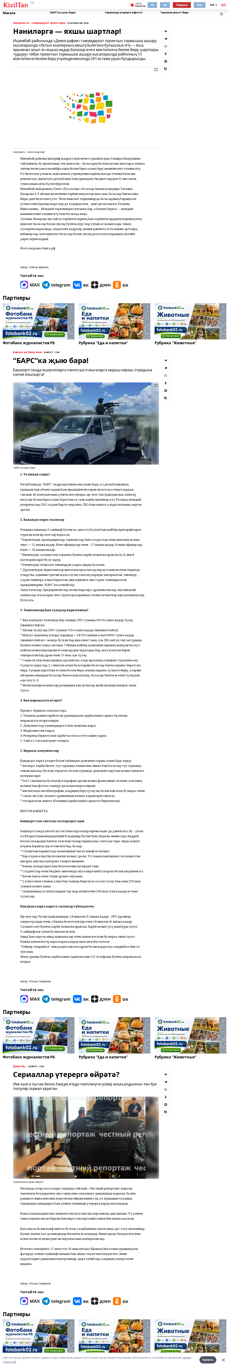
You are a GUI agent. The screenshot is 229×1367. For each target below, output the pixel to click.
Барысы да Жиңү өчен (27, 352)
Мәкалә (9, 13)
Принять (207, 1359)
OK (165, 5)
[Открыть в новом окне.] (30, 285)
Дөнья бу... (19, 1066)
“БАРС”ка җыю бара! (62, 12)
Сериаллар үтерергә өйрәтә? (123, 12)
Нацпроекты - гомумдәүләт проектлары (39, 23)
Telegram (182, 5)
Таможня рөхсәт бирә (174, 12)
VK (152, 5)
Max (199, 5)
